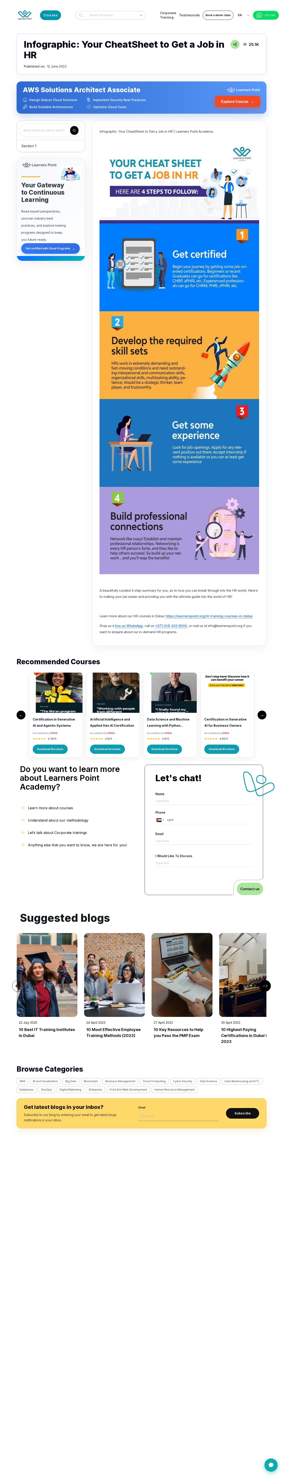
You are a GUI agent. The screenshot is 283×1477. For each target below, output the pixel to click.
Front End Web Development (128, 1089)
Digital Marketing (70, 1089)
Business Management (120, 1081)
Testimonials (189, 15)
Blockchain (91, 1081)
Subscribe (243, 1113)
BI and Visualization (45, 1081)
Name (159, 794)
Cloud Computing (154, 1081)
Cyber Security (182, 1081)
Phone (160, 812)
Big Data (70, 1081)
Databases (26, 1089)
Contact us (250, 889)
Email (159, 834)
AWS (22, 1081)
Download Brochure (50, 749)
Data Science (208, 1081)
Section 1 (28, 146)
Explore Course (237, 101)
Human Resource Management (175, 1089)
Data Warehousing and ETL (242, 1081)
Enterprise (95, 1089)
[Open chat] (271, 1465)
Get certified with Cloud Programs (50, 248)
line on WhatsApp (129, 626)
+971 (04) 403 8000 (171, 626)
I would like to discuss (173, 856)
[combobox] (109, 15)
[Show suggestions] (141, 15)
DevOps (46, 1089)
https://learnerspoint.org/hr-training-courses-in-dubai (209, 616)
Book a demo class (218, 15)
